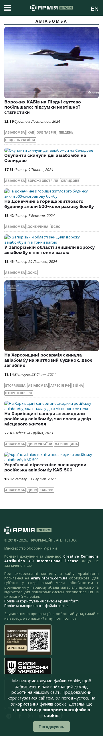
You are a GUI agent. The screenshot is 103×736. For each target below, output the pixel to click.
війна (77, 385)
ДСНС (55, 226)
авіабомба (15, 132)
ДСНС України (39, 444)
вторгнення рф (18, 393)
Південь (66, 132)
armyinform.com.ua (49, 578)
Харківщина (66, 444)
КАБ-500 (46, 490)
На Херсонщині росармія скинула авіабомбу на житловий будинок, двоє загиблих (48, 360)
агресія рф (60, 385)
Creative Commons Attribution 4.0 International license (51, 558)
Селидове (70, 180)
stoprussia (15, 385)
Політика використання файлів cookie (36, 605)
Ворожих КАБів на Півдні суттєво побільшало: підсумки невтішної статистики (42, 107)
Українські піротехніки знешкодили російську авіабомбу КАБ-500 (45, 467)
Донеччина (37, 226)
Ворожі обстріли (42, 180)
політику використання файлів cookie (56, 712)
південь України (20, 140)
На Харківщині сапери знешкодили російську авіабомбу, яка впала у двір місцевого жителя (47, 418)
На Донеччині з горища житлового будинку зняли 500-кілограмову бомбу (49, 204)
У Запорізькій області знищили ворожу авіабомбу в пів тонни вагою (49, 250)
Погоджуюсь (51, 726)
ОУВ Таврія (46, 132)
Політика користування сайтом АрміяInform (41, 601)
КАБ (30, 132)
